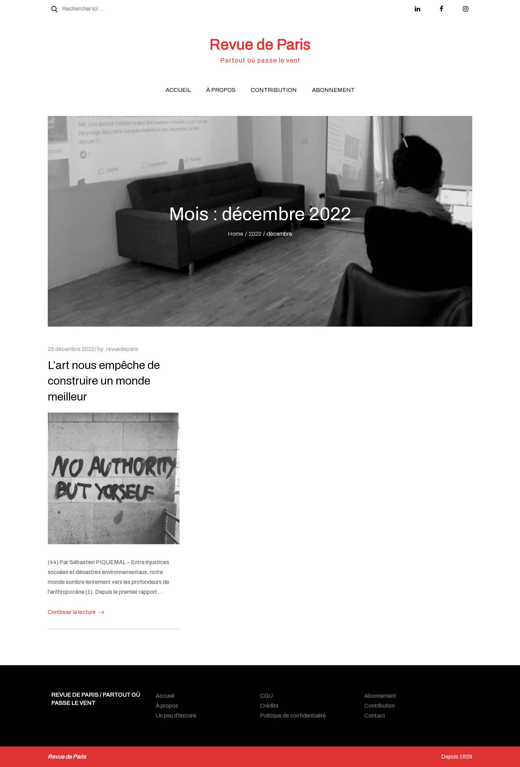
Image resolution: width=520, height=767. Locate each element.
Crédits (269, 706)
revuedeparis (122, 349)
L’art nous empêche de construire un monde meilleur (104, 381)
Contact (374, 716)
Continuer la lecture (72, 612)
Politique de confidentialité (293, 716)
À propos (221, 90)
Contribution (274, 90)
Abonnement (333, 90)
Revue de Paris (260, 44)
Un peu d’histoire (176, 716)
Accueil (178, 90)
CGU (266, 696)
